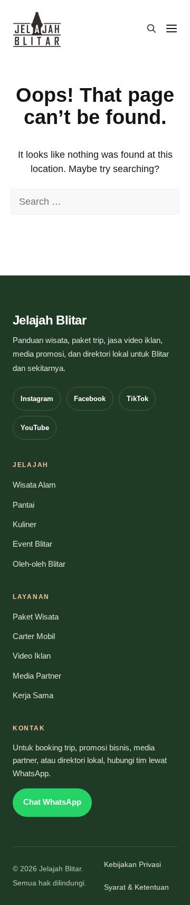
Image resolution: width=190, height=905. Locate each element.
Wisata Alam (34, 485)
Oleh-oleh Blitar (39, 564)
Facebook (90, 399)
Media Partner (37, 676)
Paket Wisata (36, 617)
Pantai (23, 505)
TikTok (137, 399)
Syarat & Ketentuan (136, 887)
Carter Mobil (34, 636)
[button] (151, 29)
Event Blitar (32, 544)
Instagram (37, 399)
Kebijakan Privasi (132, 865)
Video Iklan (32, 656)
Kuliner (24, 524)
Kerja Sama (33, 695)
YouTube (35, 428)
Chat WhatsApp (52, 802)
